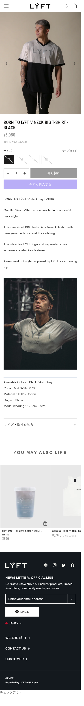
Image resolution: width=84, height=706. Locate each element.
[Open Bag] (75, 6)
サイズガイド (69, 150)
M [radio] (21, 159)
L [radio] (34, 159)
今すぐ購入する (40, 184)
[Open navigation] (6, 6)
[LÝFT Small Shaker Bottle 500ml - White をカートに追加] (45, 523)
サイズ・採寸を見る (18, 424)
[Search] (67, 6)
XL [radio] (46, 159)
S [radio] (9, 159)
